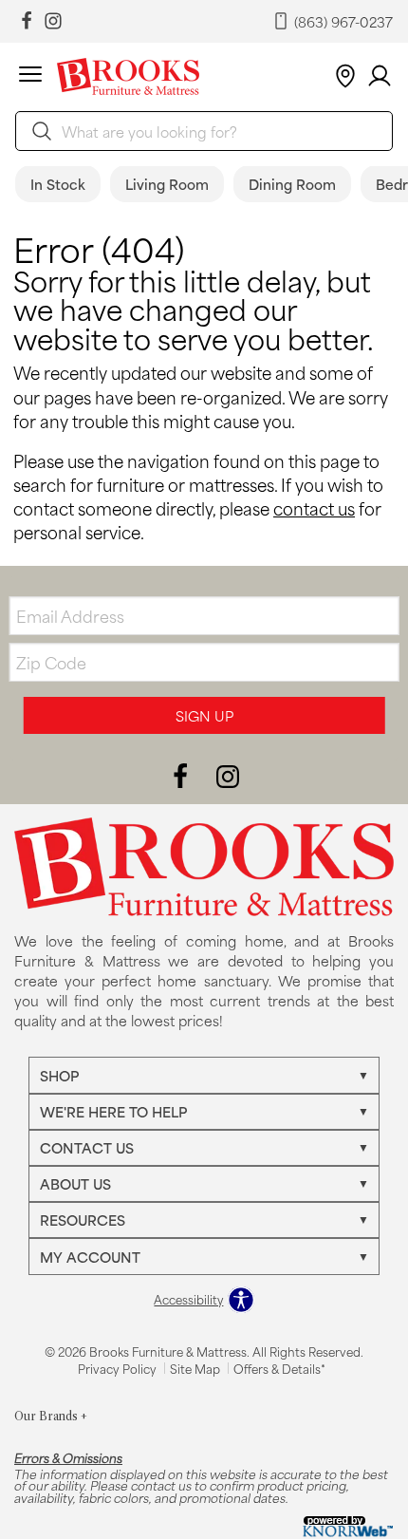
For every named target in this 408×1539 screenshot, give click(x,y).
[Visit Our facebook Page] (26, 21)
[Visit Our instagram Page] (53, 21)
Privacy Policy (117, 1368)
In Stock (57, 184)
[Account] (379, 76)
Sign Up (204, 715)
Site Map (195, 1368)
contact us (314, 508)
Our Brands (50, 1416)
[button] (30, 77)
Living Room (167, 184)
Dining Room (292, 184)
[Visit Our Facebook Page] (182, 775)
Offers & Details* (279, 1368)
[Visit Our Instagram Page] (228, 775)
